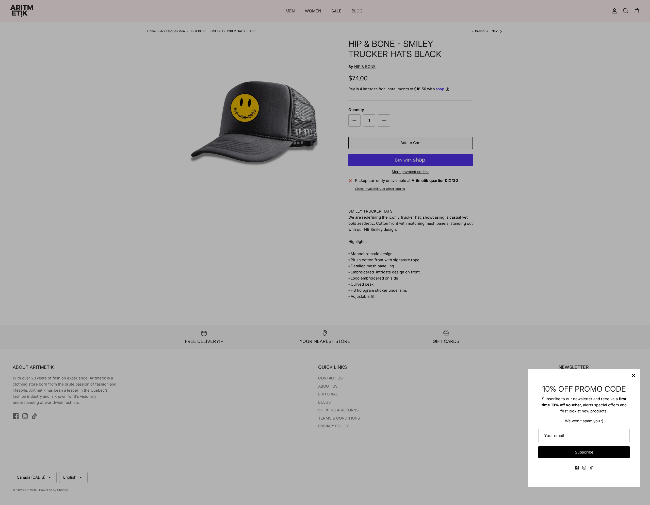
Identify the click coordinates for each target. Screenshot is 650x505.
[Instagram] (584, 467)
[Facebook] (577, 467)
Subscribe (584, 452)
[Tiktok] (591, 467)
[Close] (633, 375)
